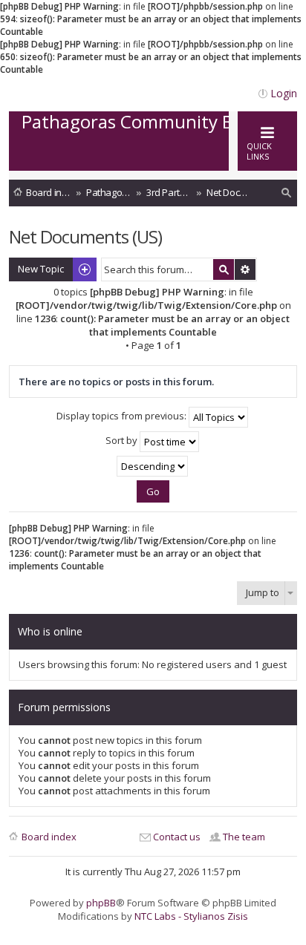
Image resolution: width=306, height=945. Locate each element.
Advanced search (245, 269)
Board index (48, 192)
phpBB (101, 902)
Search (223, 269)
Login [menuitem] (283, 93)
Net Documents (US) (228, 192)
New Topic (41, 268)
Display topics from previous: (122, 416)
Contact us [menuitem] (177, 836)
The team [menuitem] (244, 836)
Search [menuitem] (287, 195)
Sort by (122, 441)
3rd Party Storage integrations (168, 192)
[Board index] (146, 155)
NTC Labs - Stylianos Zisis (191, 916)
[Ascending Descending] (153, 466)
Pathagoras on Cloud (108, 192)
